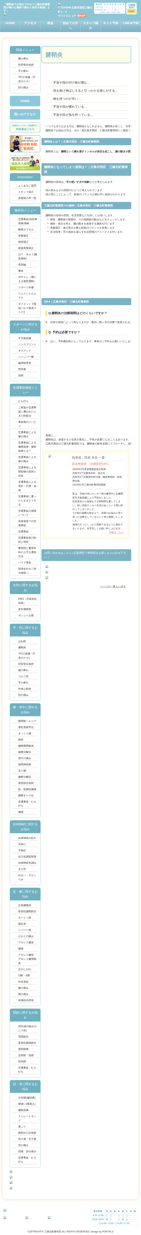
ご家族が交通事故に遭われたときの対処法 (27, 411)
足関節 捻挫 (27, 1055)
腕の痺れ (23, 58)
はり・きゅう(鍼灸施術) (27, 256)
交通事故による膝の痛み (27, 459)
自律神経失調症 (27, 862)
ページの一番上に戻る (113, 586)
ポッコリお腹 (26, 615)
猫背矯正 (23, 241)
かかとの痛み (27, 936)
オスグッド (24, 350)
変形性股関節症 (27, 1042)
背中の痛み (24, 758)
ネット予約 (110, 23)
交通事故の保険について (27, 512)
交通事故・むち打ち (27, 803)
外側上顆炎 (24, 688)
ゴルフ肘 (23, 676)
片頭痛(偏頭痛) (26, 1097)
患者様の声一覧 (27, 198)
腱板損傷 (23, 1110)
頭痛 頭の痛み (27, 1151)
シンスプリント (27, 344)
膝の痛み (23, 987)
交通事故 (23, 531)
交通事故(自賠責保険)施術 (27, 221)
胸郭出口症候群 (27, 1132)
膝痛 (20, 948)
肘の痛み (23, 87)
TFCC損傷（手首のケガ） (26, 79)
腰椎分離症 (24, 752)
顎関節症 (23, 1036)
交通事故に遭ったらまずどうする (27, 500)
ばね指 (22, 641)
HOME (10, 23)
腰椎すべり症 (26, 795)
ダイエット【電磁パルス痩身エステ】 (27, 308)
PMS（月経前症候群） (27, 600)
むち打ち (23, 401)
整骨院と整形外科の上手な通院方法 (27, 552)
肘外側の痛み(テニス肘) (27, 1028)
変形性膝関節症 (27, 911)
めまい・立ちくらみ (27, 877)
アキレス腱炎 (26, 942)
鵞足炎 (22, 923)
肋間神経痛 (24, 764)
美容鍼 (22, 264)
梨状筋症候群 (26, 783)
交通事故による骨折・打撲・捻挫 (27, 486)
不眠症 (22, 850)
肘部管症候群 (26, 64)
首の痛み (23, 1145)
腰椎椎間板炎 (26, 745)
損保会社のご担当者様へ (27, 570)
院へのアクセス (25, 114)
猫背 (20, 739)
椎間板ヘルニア (27, 720)
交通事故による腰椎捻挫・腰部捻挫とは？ (27, 446)
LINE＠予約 (131, 23)
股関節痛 (23, 1049)
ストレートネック (27, 1118)
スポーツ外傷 (26, 287)
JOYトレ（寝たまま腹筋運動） (27, 279)
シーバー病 (24, 929)
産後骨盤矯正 (26, 248)
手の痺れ (23, 70)
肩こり (22, 1126)
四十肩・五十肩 (27, 1138)
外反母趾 (23, 981)
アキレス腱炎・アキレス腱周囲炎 (27, 958)
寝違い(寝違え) (26, 1103)
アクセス (30, 23)
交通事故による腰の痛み (27, 434)
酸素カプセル (26, 229)
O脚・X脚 (24, 975)
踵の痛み (23, 994)
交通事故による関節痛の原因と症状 (27, 471)
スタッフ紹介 (90, 25)
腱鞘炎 (22, 647)
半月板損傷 (24, 338)
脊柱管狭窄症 (26, 727)
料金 (50, 23)
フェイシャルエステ (27, 295)
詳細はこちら (116, 532)
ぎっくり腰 (24, 733)
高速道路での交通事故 (27, 523)
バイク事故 (24, 562)
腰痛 (20, 811)
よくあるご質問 (27, 185)
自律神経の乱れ (27, 837)
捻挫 (20, 375)
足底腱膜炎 (24, 905)
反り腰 (22, 770)
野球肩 (22, 369)
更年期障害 (24, 609)
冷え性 (22, 868)
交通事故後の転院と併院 (27, 539)
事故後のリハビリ (27, 423)
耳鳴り (22, 844)
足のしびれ (24, 969)
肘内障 (22, 1061)
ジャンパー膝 (26, 356)
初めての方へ (70, 25)
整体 (20, 270)
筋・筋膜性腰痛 (27, 789)
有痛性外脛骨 (26, 1000)
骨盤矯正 (23, 235)
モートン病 (24, 917)
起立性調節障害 (27, 856)
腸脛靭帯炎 (24, 362)
